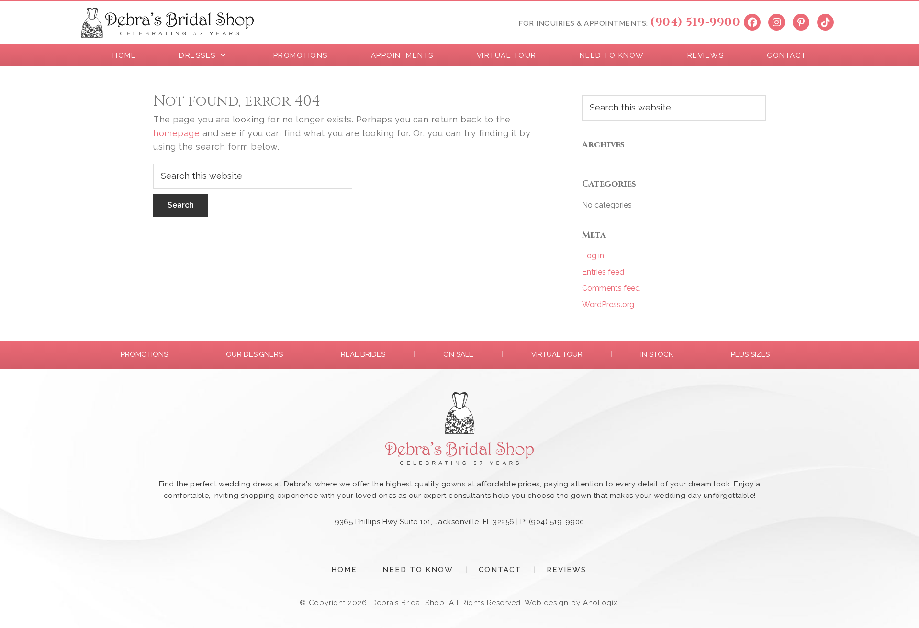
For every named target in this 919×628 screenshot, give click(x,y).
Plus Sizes (750, 354)
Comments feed (611, 288)
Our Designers (254, 354)
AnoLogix (600, 602)
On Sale (458, 354)
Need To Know (417, 569)
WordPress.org (608, 304)
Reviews (566, 569)
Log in (593, 255)
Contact (500, 569)
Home (344, 569)
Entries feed (603, 271)
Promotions (144, 354)
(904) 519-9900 (695, 22)
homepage (176, 133)
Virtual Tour (557, 354)
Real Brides (363, 354)
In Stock (656, 354)
